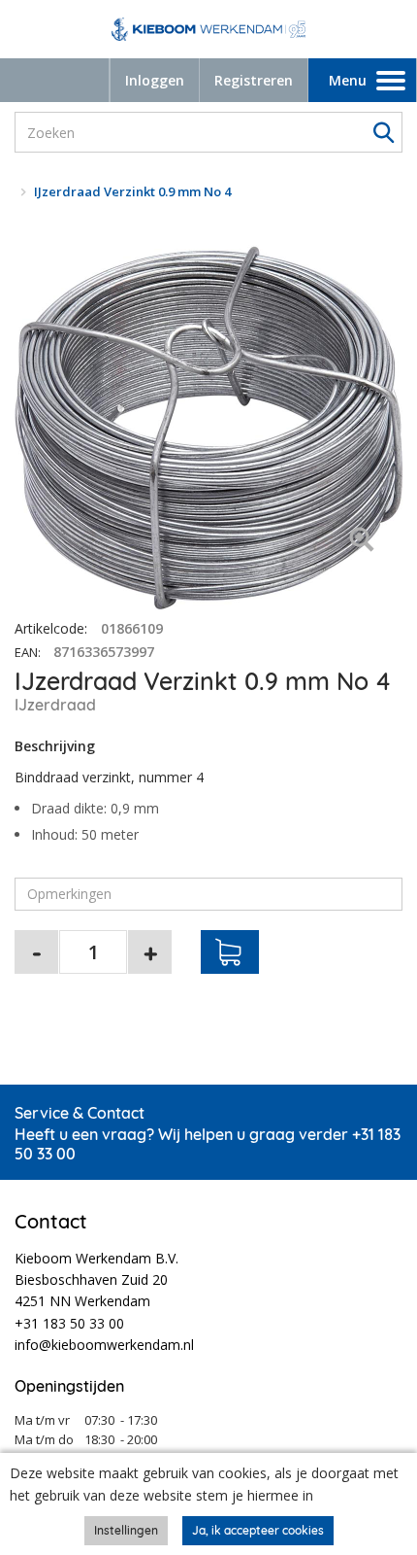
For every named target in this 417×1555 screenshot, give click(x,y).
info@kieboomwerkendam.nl (104, 1344)
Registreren (253, 80)
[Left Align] (361, 541)
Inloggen (154, 80)
